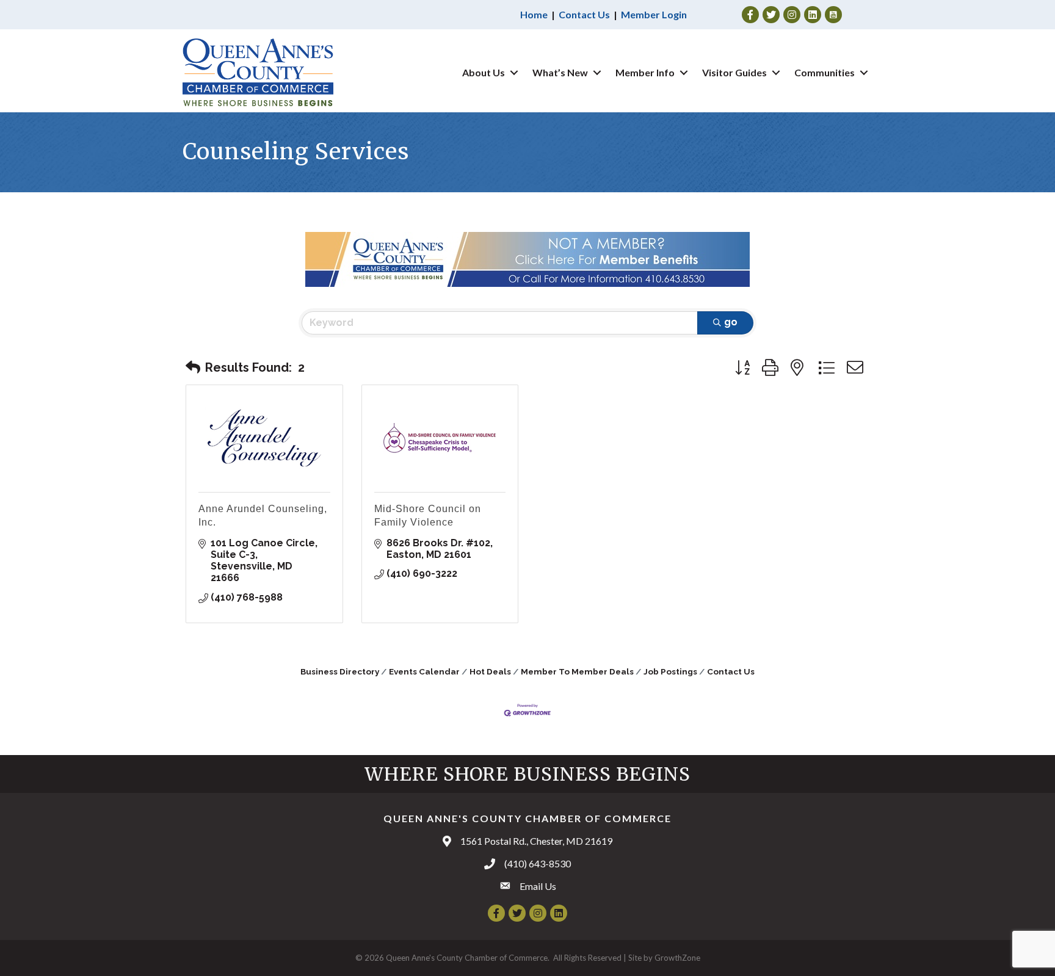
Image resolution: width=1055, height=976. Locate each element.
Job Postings (670, 671)
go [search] (731, 322)
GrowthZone (677, 958)
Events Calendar (424, 671)
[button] (193, 367)
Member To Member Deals (577, 671)
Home (534, 14)
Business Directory (339, 671)
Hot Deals (490, 671)
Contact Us (584, 14)
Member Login (654, 14)
